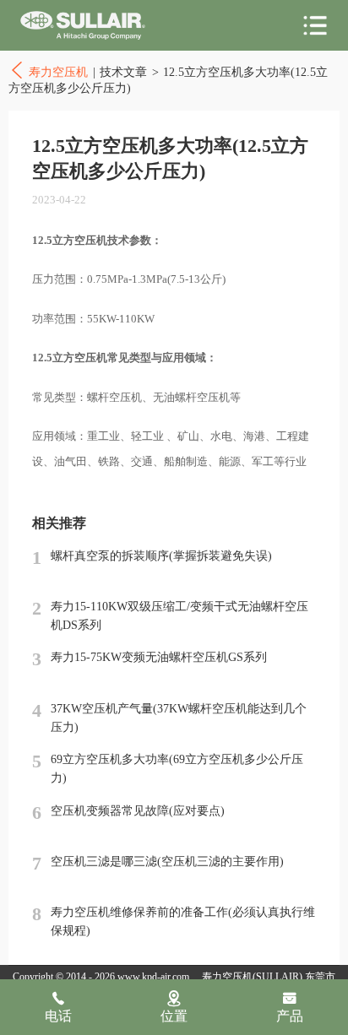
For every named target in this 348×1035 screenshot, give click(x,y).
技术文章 (123, 72)
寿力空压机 (82, 26)
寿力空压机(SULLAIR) (252, 977)
